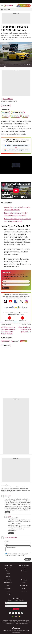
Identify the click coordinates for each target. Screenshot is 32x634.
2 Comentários (6, 105)
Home (2, 9)
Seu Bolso (24, 588)
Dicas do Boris (7, 9)
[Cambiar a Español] (19, 616)
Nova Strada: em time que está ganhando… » (24, 329)
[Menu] (2, 5)
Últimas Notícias (6, 341)
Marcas (24, 568)
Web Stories (24, 591)
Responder (7, 512)
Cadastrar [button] (5, 287)
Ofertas (24, 594)
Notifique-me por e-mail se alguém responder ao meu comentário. (17, 554)
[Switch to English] (16, 616)
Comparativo (24, 570)
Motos (8, 585)
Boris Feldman (8, 99)
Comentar (27, 559)
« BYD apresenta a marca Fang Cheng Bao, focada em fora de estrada (8, 330)
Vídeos (8, 591)
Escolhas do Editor (24, 585)
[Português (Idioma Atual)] (12, 616)
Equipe (8, 570)
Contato (8, 573)
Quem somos (8, 568)
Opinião (24, 582)
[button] (24, 5)
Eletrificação (8, 594)
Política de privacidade (16, 632)
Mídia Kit (8, 576)
